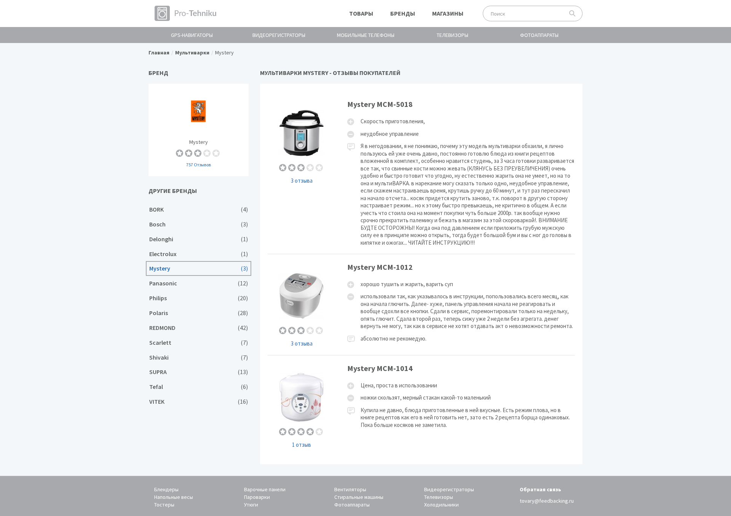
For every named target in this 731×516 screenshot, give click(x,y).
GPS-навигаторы (192, 35)
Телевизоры (452, 35)
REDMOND (199, 327)
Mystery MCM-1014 (421, 405)
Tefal (199, 386)
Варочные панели (265, 489)
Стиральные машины (358, 497)
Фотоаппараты (539, 35)
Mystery (198, 129)
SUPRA (199, 372)
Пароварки (257, 497)
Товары (361, 13)
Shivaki (199, 357)
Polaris (199, 313)
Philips (199, 298)
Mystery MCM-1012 (421, 304)
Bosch (199, 224)
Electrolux (199, 254)
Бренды (402, 13)
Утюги (251, 504)
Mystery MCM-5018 (421, 172)
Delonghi (199, 239)
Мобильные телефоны (365, 35)
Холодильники (441, 504)
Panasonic (199, 283)
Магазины (447, 13)
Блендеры (166, 489)
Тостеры (164, 504)
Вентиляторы (350, 489)
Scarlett (199, 342)
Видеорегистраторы (278, 35)
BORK (199, 209)
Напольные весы (173, 497)
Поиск (572, 13)
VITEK (199, 401)
